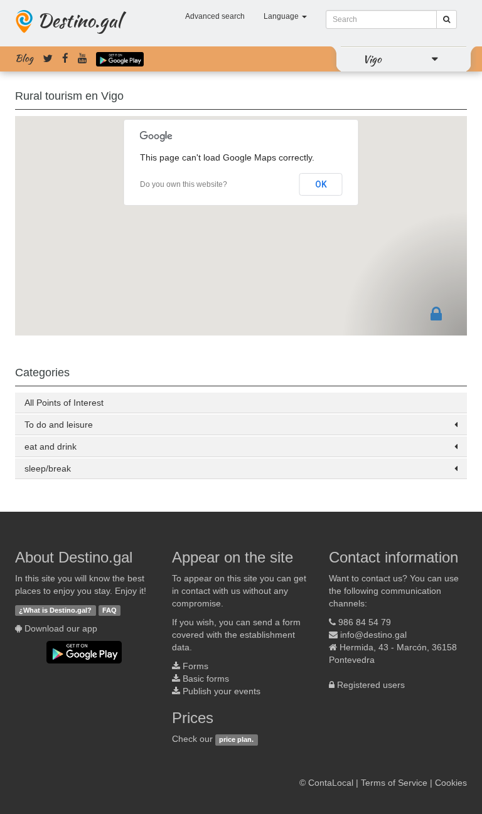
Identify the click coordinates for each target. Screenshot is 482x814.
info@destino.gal (373, 635)
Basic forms (206, 679)
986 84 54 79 (364, 622)
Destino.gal (79, 20)
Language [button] (282, 16)
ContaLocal (330, 783)
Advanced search (215, 16)
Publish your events (221, 691)
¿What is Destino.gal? (55, 610)
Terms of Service (394, 783)
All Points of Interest (64, 403)
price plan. (236, 739)
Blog (24, 58)
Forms (195, 666)
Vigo (372, 58)
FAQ (109, 610)
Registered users (371, 685)
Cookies (451, 783)
